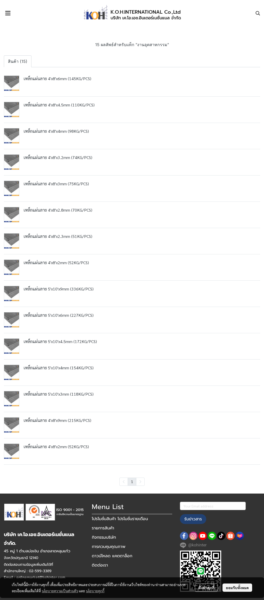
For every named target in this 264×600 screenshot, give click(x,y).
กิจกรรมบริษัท (104, 537)
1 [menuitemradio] (132, 481)
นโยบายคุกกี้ (95, 590)
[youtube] (203, 536)
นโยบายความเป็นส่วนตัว (60, 590)
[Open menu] (8, 13)
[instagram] (193, 536)
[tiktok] (221, 536)
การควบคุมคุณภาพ (108, 547)
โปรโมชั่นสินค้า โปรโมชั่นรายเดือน (120, 519)
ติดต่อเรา (100, 565)
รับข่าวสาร (193, 519)
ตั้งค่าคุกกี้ (206, 587)
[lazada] (240, 536)
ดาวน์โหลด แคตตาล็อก (112, 556)
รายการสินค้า (103, 528)
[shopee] (230, 536)
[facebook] (184, 536)
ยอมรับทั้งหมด (237, 587)
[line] (212, 536)
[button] (257, 13)
